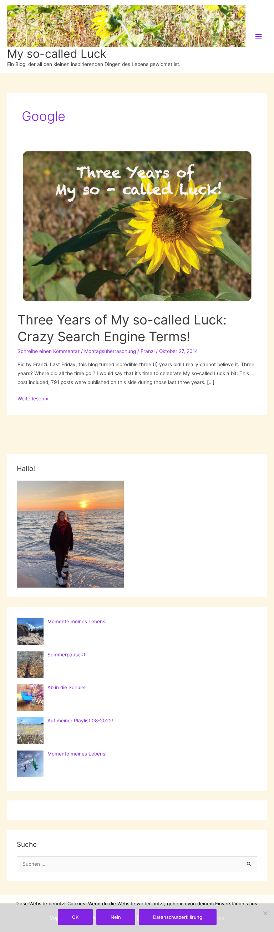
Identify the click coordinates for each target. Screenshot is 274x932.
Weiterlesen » (32, 399)
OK (75, 917)
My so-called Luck (56, 54)
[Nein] (265, 913)
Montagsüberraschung (110, 351)
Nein (116, 917)
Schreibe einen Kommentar (48, 351)
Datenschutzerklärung (177, 917)
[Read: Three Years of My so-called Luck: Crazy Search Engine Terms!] (136, 226)
